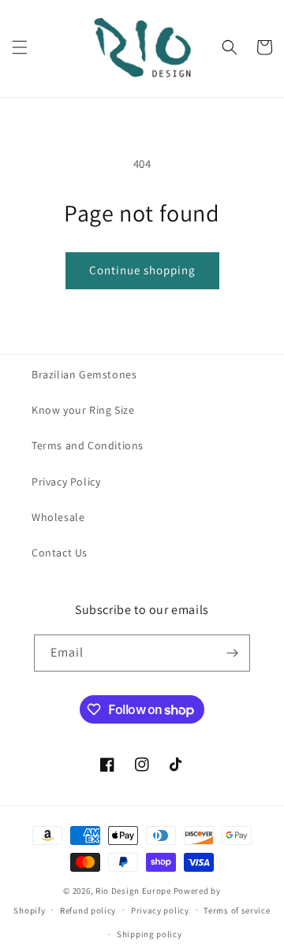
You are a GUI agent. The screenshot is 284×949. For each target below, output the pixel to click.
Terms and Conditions (88, 445)
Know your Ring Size (83, 410)
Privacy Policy (66, 481)
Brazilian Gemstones (84, 374)
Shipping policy (149, 934)
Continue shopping (142, 269)
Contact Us (60, 552)
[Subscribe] (232, 653)
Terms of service (237, 910)
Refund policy (88, 910)
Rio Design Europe (133, 890)
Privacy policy (160, 910)
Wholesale (58, 517)
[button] (19, 47)
